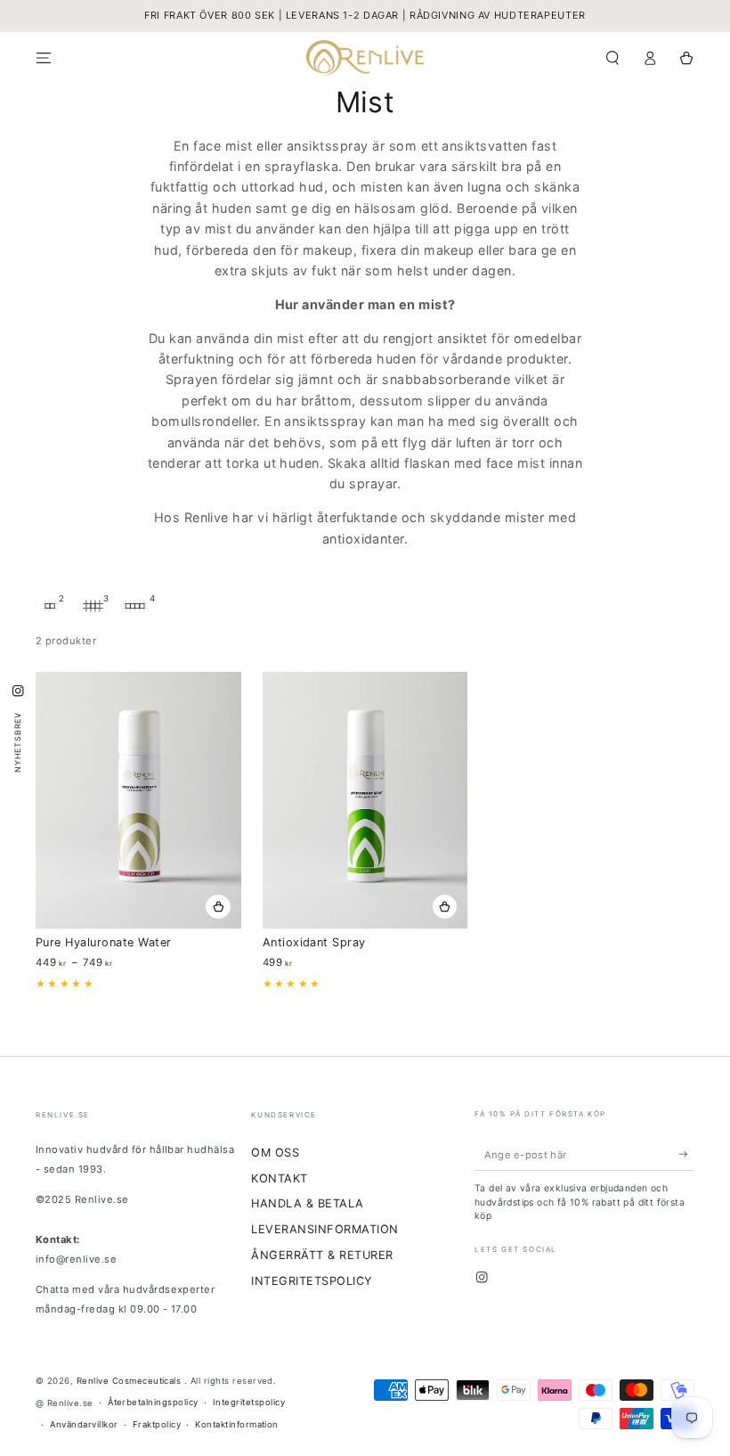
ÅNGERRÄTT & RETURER (322, 1255)
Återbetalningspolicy (153, 1402)
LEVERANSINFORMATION (324, 1229)
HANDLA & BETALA (307, 1203)
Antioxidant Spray (314, 942)
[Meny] (43, 57)
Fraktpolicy (157, 1424)
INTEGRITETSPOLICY (311, 1281)
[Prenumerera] (686, 1154)
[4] (135, 606)
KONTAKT (279, 1178)
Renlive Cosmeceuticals (130, 1381)
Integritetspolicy (249, 1402)
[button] (612, 57)
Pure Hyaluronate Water (104, 942)
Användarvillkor (84, 1424)
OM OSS (275, 1152)
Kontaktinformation (237, 1424)
